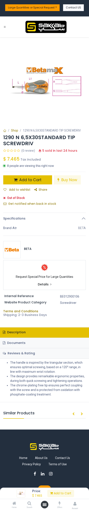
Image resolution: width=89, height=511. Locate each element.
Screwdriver (68, 302)
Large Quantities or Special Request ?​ (32, 7)
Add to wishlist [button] (19, 189)
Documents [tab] (15, 343)
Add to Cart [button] (29, 179)
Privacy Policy (31, 464)
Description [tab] (16, 332)
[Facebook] (36, 474)
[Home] (14, 503)
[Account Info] (74, 503)
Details (43, 284)
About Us (41, 458)
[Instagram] (52, 474)
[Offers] (60, 503)
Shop (14, 130)
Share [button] (43, 189)
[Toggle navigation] (4, 27)
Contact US (73, 7)
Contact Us (62, 458)
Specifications (14, 218)
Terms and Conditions (20, 311)
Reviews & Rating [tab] (21, 353)
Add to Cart (62, 493)
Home (23, 458)
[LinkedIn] (44, 474)
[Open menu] (44, 504)
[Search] (29, 503)
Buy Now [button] (68, 179)
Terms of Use (57, 464)
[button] (73, 414)
